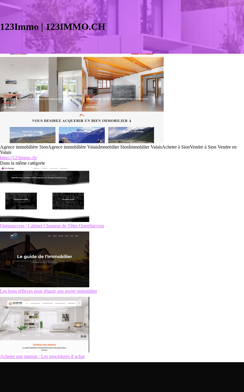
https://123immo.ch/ (18, 157)
